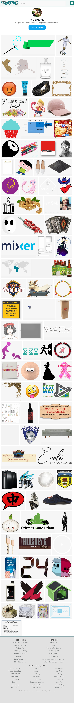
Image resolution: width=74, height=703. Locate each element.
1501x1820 (59, 257)
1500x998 (54, 618)
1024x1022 (5, 96)
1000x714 (24, 444)
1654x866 (5, 78)
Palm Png (37, 668)
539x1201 (22, 96)
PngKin (14, 682)
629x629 (23, 194)
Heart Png (14, 687)
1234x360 (5, 257)
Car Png (59, 671)
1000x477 (25, 137)
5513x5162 (5, 400)
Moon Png (37, 679)
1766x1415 (5, 509)
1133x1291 (5, 532)
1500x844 (36, 96)
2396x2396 (5, 618)
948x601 (47, 213)
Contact (53, 645)
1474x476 (45, 444)
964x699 (4, 116)
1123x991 (22, 618)
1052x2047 (59, 532)
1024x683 (60, 319)
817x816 (35, 277)
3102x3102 (5, 578)
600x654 (4, 444)
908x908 (26, 400)
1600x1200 (23, 339)
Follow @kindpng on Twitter (53, 662)
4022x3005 (55, 96)
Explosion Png (37, 685)
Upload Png (53, 656)
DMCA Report (54, 651)
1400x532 (5, 277)
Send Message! (37, 27)
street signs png (20, 662)
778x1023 (60, 55)
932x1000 (5, 339)
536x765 (39, 257)
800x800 (40, 78)
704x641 (23, 601)
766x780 (57, 297)
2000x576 (26, 55)
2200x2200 (5, 601)
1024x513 (46, 400)
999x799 (4, 233)
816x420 (42, 423)
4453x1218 (48, 339)
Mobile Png (15, 685)
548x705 (61, 157)
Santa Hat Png (15, 674)
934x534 (4, 359)
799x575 (21, 233)
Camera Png (37, 671)
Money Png (59, 668)
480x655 (44, 380)
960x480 (26, 359)
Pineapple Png (59, 676)
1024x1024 (43, 157)
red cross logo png (20, 642)
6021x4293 (20, 213)
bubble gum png (20, 653)
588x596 (4, 55)
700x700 (23, 157)
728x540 (50, 116)
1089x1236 (22, 489)
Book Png (59, 682)
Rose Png (14, 676)
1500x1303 (5, 489)
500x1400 (25, 423)
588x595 (4, 137)
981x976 (4, 157)
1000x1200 (37, 174)
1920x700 (27, 319)
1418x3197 (59, 78)
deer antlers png (20, 645)
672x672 (4, 319)
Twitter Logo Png (14, 671)
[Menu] (72, 3)
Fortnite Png (37, 687)
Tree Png (37, 674)
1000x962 (5, 194)
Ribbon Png (15, 679)
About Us (53, 642)
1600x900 (55, 277)
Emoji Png (59, 679)
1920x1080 (56, 554)
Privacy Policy (53, 653)
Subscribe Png (15, 668)
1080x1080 (57, 359)
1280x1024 (24, 578)
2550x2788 (61, 194)
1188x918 (5, 297)
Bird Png (59, 674)
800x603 (4, 634)
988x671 (48, 233)
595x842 (4, 423)
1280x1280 (30, 297)
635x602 (18, 174)
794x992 (60, 489)
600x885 (60, 380)
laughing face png (20, 651)
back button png (20, 659)
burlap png (20, 656)
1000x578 (51, 174)
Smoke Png (37, 676)
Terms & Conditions (53, 648)
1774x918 (25, 532)
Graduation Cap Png (37, 682)
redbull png (20, 648)
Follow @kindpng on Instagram (53, 659)
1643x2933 (30, 509)
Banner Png (59, 687)
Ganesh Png (59, 685)
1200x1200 (33, 116)
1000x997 (43, 194)
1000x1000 (5, 174)
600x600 (56, 137)
